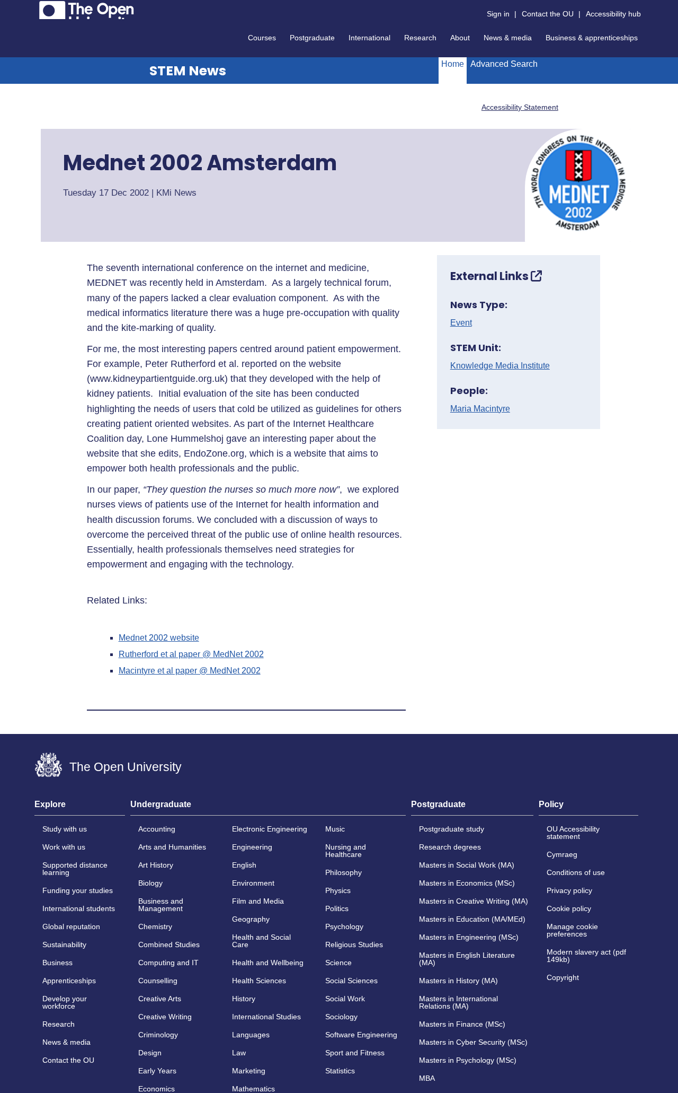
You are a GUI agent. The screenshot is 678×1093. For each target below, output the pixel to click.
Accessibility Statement (519, 107)
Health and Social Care (261, 941)
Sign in (498, 14)
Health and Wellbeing (268, 962)
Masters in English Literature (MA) (467, 959)
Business (57, 962)
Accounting (156, 829)
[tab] (79, 808)
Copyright (563, 977)
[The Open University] (86, 10)
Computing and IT (168, 962)
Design (150, 1052)
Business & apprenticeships (592, 37)
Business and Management (160, 905)
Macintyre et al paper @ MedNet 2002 (190, 671)
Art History (155, 865)
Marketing (248, 1070)
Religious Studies (354, 944)
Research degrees (450, 847)
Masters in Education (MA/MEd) (472, 919)
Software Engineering (361, 1034)
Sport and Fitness (355, 1052)
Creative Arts (159, 998)
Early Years (157, 1070)
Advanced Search (504, 63)
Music (335, 829)
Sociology (341, 1016)
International (369, 37)
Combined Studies (169, 944)
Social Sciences (351, 980)
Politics (337, 908)
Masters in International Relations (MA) (458, 1002)
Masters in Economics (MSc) (467, 883)
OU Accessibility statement (573, 833)
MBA (427, 1078)
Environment (253, 883)
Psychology (344, 926)
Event (461, 323)
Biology (150, 883)
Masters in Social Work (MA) (466, 865)
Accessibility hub (613, 14)
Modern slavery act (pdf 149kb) (586, 956)
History (243, 998)
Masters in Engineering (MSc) (469, 937)
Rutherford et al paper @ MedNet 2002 (191, 654)
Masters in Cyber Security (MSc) (473, 1042)
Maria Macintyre (480, 409)
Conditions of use (576, 872)
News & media (508, 37)
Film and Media (258, 901)
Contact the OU (548, 14)
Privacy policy (569, 890)
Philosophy (343, 872)
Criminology (158, 1034)
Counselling (157, 980)
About (460, 37)
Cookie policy (569, 908)
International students (78, 908)
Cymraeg (562, 854)
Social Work (345, 998)
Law (239, 1052)
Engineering (252, 847)
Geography (251, 919)
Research (420, 37)
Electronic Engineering (269, 829)
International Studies (266, 1016)
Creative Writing (165, 1016)
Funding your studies (77, 890)
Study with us (64, 829)
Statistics (340, 1070)
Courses (262, 37)
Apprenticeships (69, 980)
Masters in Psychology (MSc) (467, 1060)
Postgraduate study (451, 829)
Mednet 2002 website (159, 638)
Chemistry (155, 926)
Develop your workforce (64, 1002)
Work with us (63, 847)
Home (452, 63)
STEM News (187, 70)
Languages (251, 1034)
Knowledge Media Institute (500, 366)
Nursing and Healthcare (345, 851)
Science (338, 962)
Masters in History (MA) (458, 980)
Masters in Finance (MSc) (462, 1024)
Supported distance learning (75, 869)
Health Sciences (259, 980)
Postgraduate (312, 37)
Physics (338, 890)
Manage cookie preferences (572, 930)
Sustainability (64, 944)
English (244, 865)
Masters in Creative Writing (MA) (473, 901)
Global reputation (71, 926)
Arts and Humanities (172, 847)
